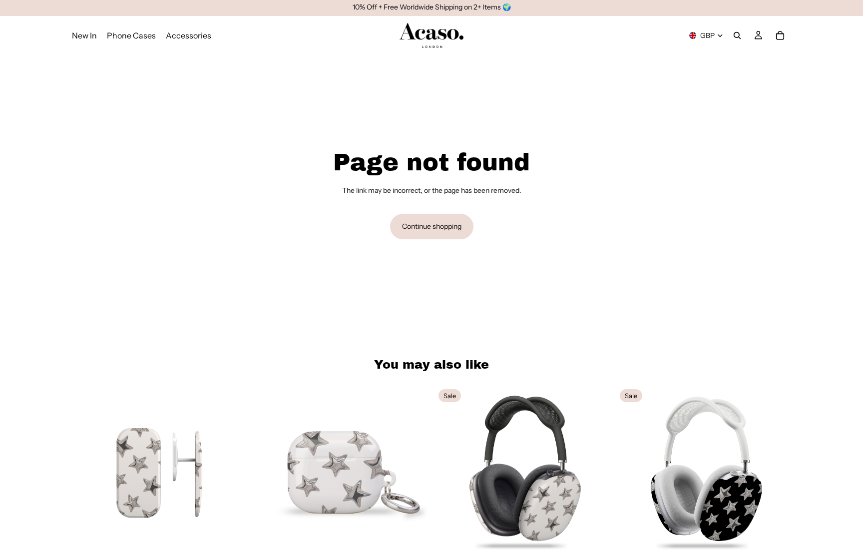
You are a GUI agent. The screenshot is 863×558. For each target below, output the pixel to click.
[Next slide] (232, 473)
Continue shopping (431, 226)
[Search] (737, 35)
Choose (240, 544)
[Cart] (780, 35)
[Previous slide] (87, 473)
